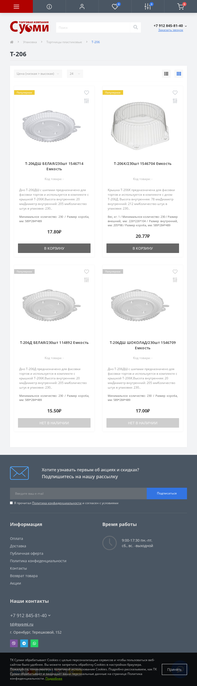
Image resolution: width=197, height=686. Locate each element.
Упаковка (30, 42)
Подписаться (167, 493)
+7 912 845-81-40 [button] (28, 615)
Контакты (18, 568)
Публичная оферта (26, 553)
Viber (14, 643)
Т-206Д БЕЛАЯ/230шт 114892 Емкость (54, 342)
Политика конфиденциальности (57, 503)
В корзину (54, 248)
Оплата (16, 538)
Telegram (24, 643)
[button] (82, 6)
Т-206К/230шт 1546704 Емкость (142, 163)
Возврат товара (24, 575)
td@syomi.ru (21, 624)
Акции (15, 583)
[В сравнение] (87, 101)
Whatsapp (34, 643)
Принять (174, 669)
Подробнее (53, 678)
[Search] (135, 27)
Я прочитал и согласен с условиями (66, 503)
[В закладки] (87, 93)
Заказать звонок (170, 30)
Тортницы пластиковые (64, 42)
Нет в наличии (54, 422)
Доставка (18, 545)
